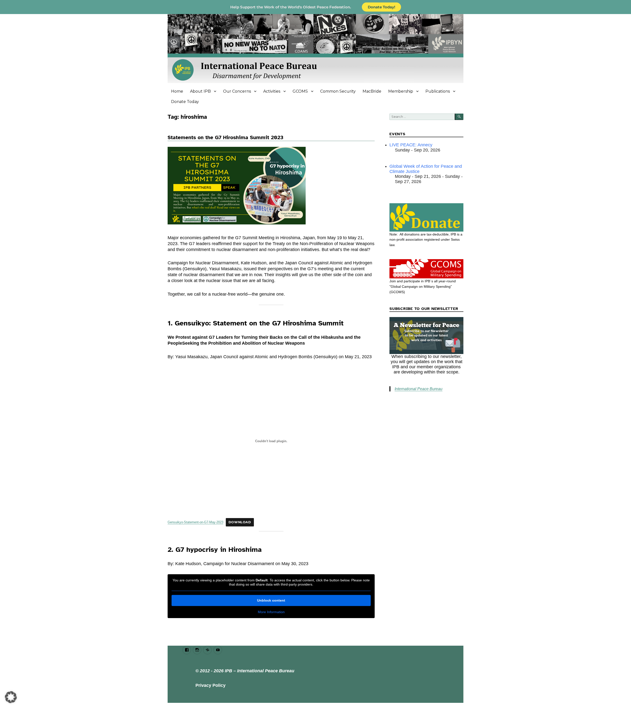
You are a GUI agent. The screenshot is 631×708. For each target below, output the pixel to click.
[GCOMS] (426, 268)
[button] (11, 697)
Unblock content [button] (271, 600)
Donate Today (185, 101)
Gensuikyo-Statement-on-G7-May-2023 (195, 522)
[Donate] (426, 217)
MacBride (372, 91)
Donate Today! (381, 7)
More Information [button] (271, 612)
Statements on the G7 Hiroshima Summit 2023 (225, 137)
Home (177, 91)
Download (239, 522)
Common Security (338, 91)
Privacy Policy (210, 685)
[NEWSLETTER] (426, 335)
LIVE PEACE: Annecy (410, 144)
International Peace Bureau (418, 389)
